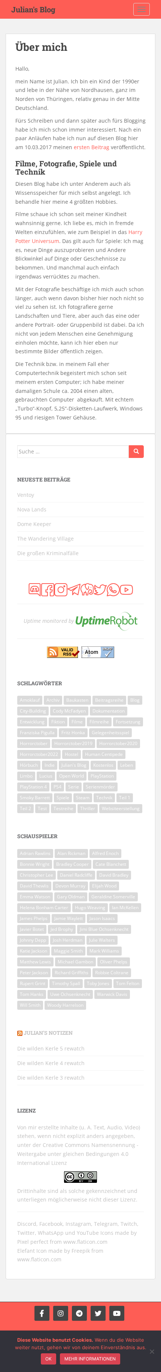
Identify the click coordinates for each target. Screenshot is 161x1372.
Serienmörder (100, 787)
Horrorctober (34, 743)
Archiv (53, 700)
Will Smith (30, 1005)
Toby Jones (98, 983)
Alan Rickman (71, 853)
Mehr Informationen (90, 1359)
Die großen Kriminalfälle (48, 553)
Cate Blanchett (110, 864)
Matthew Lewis (35, 962)
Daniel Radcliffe (76, 875)
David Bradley (113, 875)
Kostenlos (103, 765)
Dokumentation (108, 711)
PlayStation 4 (33, 787)
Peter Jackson (34, 972)
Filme (77, 722)
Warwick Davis (112, 994)
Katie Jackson (33, 951)
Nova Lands (31, 509)
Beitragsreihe (109, 700)
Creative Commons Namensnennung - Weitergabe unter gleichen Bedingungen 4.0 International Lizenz (78, 1153)
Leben (126, 765)
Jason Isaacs (102, 918)
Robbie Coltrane (111, 972)
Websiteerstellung (121, 808)
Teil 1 (124, 797)
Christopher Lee (36, 875)
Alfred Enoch (105, 853)
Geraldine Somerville (113, 896)
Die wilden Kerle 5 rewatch (51, 1048)
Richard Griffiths (71, 972)
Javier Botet (32, 929)
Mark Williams (104, 951)
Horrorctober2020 (118, 743)
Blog (135, 700)
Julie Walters (102, 940)
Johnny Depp (33, 940)
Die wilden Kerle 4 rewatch (51, 1063)
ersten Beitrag (91, 147)
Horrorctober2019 (73, 743)
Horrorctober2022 (39, 754)
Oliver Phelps (113, 962)
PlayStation (102, 776)
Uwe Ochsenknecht (70, 994)
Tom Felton (127, 983)
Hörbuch (29, 765)
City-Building (33, 711)
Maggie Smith (68, 951)
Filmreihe (99, 722)
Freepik (81, 1250)
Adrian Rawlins (35, 853)
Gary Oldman (71, 896)
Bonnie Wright (34, 864)
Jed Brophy (62, 929)
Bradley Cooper (72, 864)
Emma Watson (35, 896)
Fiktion (58, 722)
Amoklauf (30, 700)
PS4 (57, 787)
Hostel (71, 754)
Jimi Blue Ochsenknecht (104, 929)
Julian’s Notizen (48, 1032)
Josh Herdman (67, 940)
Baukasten (77, 700)
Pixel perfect (32, 1241)
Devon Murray (70, 886)
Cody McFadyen (69, 711)
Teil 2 (25, 808)
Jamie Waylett (68, 918)
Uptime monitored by (49, 620)
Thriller (87, 808)
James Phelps (34, 918)
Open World (71, 776)
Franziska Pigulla (37, 732)
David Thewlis (34, 886)
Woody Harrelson (65, 1005)
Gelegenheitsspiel (110, 732)
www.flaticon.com (85, 1241)
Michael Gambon (75, 962)
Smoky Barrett (35, 797)
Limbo (26, 776)
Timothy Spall (66, 983)
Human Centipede (104, 754)
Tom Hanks (31, 994)
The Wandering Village (45, 538)
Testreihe (63, 808)
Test (42, 808)
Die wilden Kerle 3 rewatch (51, 1077)
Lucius (45, 776)
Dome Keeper (34, 523)
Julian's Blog (33, 9)
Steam (82, 797)
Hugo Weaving (90, 907)
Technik (104, 797)
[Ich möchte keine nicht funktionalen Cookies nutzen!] (151, 1351)
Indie (50, 765)
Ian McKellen (125, 907)
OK (48, 1359)
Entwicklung (32, 722)
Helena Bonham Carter (44, 907)
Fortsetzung (128, 722)
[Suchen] (136, 451)
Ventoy (25, 494)
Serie (73, 787)
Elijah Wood (104, 886)
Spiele (63, 797)
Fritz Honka (73, 732)
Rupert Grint (32, 983)
